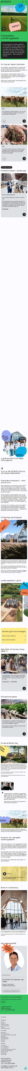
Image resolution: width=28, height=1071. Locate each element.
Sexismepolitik (4, 1037)
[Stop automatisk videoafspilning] (4, 28)
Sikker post (3, 1032)
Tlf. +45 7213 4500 (8, 1063)
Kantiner (3, 1040)
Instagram (3, 1001)
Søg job (2, 1027)
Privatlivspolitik (4, 1038)
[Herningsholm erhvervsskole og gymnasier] (6, 2)
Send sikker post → (7, 1067)
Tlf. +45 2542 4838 (8, 1010)
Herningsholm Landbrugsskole (11, 997)
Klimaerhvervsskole (5, 1028)
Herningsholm (6, 1058)
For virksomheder (5, 1046)
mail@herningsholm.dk (9, 1066)
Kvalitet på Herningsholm (7, 1050)
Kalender (3, 1041)
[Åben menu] (23, 2)
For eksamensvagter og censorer (8, 1049)
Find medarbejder (5, 1025)
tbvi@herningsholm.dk (8, 985)
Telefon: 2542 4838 (8, 984)
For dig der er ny (5, 1033)
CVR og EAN (3, 1054)
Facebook (3, 1002)
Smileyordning (4, 1051)
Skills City (3, 1053)
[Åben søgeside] (26, 2)
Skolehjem (3, 1036)
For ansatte (3, 1045)
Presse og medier (5, 1024)
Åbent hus (3, 1023)
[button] (12, 602)
